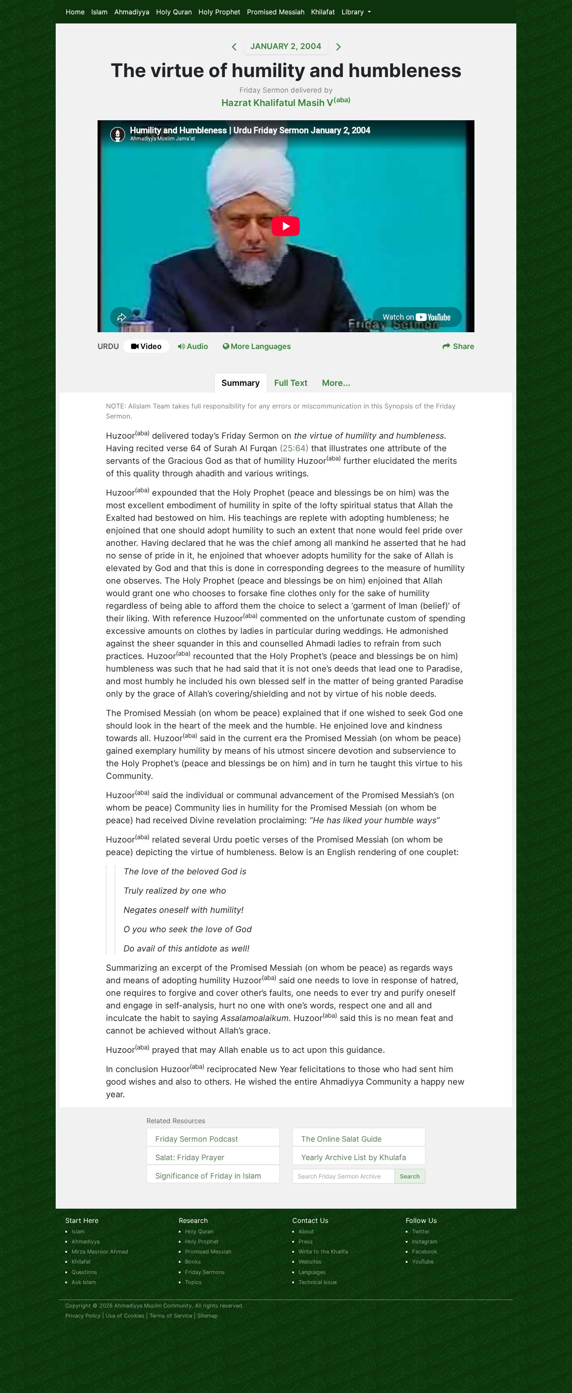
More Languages (260, 346)
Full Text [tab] (291, 383)
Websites (310, 1262)
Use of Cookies (125, 1316)
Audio (196, 346)
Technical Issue (318, 1282)
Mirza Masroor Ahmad (100, 1251)
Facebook (424, 1251)
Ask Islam (84, 1282)
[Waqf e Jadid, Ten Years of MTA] (349, 46)
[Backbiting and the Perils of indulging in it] (223, 46)
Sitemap (207, 1316)
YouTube (422, 1262)
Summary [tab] (241, 383)
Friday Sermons (205, 1272)
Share (462, 346)
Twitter (421, 1231)
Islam (99, 12)
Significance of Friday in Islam (208, 1175)
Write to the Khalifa (323, 1251)
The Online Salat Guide (341, 1139)
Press (306, 1241)
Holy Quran (174, 12)
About (306, 1231)
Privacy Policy (82, 1316)
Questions (84, 1272)
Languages (312, 1272)
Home (75, 12)
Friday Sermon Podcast (196, 1139)
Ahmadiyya (131, 12)
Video (151, 346)
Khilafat (323, 12)
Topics (193, 1282)
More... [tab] (336, 383)
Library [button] (354, 12)
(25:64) (294, 448)
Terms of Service (170, 1316)
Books (193, 1262)
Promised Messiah (275, 12)
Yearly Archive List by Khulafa (353, 1157)
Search (410, 1176)
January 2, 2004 (286, 46)
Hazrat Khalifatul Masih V (286, 102)
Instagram (424, 1241)
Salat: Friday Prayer (189, 1157)
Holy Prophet (219, 12)
